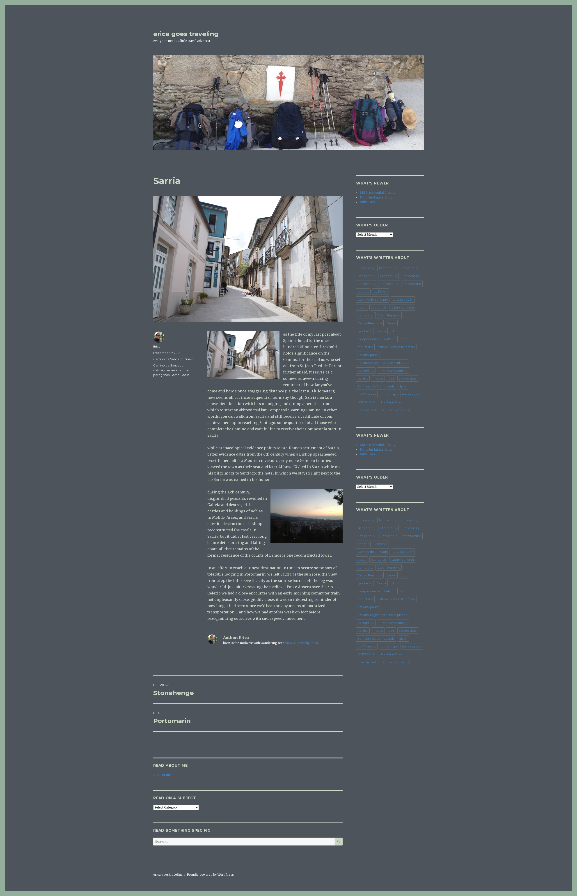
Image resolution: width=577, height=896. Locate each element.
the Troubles (367, 394)
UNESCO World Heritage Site (379, 402)
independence (369, 339)
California (380, 291)
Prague (378, 378)
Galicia (158, 370)
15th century (388, 276)
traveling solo (411, 394)
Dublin (391, 323)
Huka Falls (367, 202)
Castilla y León (402, 299)
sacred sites (407, 378)
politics (363, 378)
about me (164, 775)
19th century (366, 284)
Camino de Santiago (168, 359)
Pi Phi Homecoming (393, 370)
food (404, 323)
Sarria (175, 375)
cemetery (365, 315)
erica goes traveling (186, 34)
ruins (391, 378)
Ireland (389, 339)
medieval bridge (176, 370)
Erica (156, 346)
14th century (366, 276)
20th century (389, 284)
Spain (189, 359)
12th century (387, 268)
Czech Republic (388, 315)
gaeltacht (365, 331)
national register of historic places (382, 362)
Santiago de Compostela (376, 386)
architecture (412, 284)
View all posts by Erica (301, 643)
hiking (395, 331)
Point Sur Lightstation (376, 197)
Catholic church (402, 307)
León (402, 339)
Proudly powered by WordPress (210, 875)
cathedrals (378, 307)
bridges (363, 291)
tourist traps (389, 394)
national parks (368, 355)
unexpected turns (371, 410)
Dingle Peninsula (370, 323)
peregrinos (161, 375)
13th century (409, 268)
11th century (366, 268)
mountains (365, 347)
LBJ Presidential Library (378, 193)
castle (362, 307)
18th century (410, 276)
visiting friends (398, 410)
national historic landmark (396, 347)
